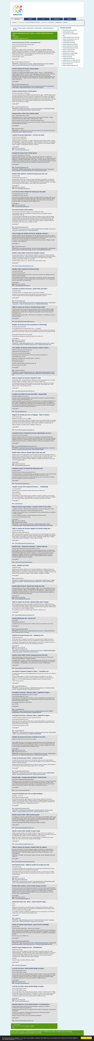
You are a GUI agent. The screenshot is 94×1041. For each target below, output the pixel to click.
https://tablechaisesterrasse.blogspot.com (24, 321)
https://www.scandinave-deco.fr (22, 808)
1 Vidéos (20, 38)
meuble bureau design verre (44, 344)
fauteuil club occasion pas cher (49, 130)
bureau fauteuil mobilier (26, 712)
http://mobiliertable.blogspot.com (22, 285)
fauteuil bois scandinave (39, 810)
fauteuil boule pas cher (23, 630)
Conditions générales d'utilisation (34, 1031)
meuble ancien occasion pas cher (26, 753)
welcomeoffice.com (19, 709)
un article (51, 22)
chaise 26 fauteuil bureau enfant (24, 228)
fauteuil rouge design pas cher (34, 689)
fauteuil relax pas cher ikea (25, 65)
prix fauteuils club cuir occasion (24, 130)
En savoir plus (19, 1039)
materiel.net (18, 918)
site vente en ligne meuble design (40, 248)
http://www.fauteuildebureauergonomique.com (25, 446)
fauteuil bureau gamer (36, 109)
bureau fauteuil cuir (68, 63)
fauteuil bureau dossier (69, 54)
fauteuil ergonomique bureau (41, 447)
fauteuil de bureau (67, 56)
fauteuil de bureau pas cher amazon (37, 921)
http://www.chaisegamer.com (21, 84)
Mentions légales (20, 1031)
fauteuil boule (26, 632)
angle (30, 19)
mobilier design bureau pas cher (42, 343)
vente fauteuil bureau (68, 32)
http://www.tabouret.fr (20, 300)
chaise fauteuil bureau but (24, 650)
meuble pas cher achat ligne (41, 754)
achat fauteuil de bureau (69, 42)
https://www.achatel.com (20, 965)
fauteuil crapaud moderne (24, 687)
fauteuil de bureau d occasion (40, 753)
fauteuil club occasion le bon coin (37, 130)
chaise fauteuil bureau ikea (38, 881)
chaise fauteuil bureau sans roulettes (39, 228)
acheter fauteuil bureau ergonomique (26, 447)
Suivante (27, 1026)
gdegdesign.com (19, 503)
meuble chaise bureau (17, 651)
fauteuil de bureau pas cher (41, 302)
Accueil (14, 22)
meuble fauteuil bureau (69, 40)
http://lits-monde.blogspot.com (22, 149)
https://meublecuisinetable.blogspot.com (24, 265)
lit (43, 19)
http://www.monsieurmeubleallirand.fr (23, 562)
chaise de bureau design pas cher (28, 303)
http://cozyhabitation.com (21, 411)
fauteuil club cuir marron (27, 131)
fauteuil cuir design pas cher (41, 919)
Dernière (32, 1026)
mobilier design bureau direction (42, 372)
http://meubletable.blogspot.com (22, 188)
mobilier (56, 19)
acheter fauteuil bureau (25, 87)
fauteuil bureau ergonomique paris (28, 170)
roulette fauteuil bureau (69, 58)
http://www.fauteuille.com (21, 686)
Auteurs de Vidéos (34, 22)
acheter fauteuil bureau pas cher (40, 63)
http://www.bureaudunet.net (21, 629)
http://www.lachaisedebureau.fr (22, 483)
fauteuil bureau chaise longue (24, 449)
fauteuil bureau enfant (23, 230)
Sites (27, 22)
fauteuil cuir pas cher (22, 689)
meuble (70, 19)
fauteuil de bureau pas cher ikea (25, 63)
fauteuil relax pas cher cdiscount (37, 65)
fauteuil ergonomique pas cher (29, 944)
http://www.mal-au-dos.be (21, 522)
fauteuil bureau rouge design (70, 53)
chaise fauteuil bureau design (24, 109)
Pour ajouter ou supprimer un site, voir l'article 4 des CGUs (26, 1033)
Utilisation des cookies (49, 1031)
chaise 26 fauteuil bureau (33, 230)
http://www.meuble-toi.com (21, 648)
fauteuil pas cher (36, 712)
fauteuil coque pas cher (19, 632)
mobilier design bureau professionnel (32, 373)
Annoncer (58, 22)
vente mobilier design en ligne (44, 249)
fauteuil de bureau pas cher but (36, 650)
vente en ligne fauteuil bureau (37, 87)
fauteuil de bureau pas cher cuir (30, 651)
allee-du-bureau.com (20, 341)
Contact (65, 22)
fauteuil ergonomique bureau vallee (41, 170)
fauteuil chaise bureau (25, 169)
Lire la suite (15, 58)
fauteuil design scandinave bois (26, 810)
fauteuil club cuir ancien (17, 131)
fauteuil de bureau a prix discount (71, 62)
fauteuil (17, 19)
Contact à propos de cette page (64, 1031)
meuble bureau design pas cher (26, 343)
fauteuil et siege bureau (40, 86)
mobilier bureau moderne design (42, 580)
